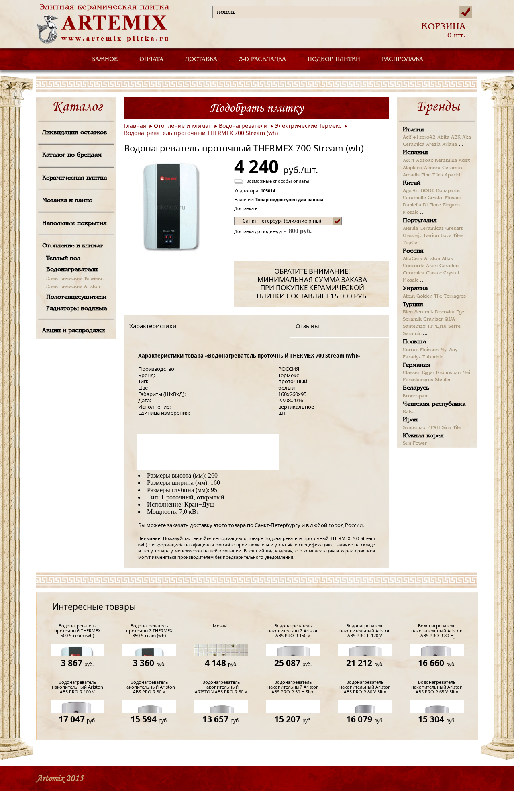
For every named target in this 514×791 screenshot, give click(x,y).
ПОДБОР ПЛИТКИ (334, 59)
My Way (448, 349)
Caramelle (414, 198)
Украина (415, 288)
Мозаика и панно (67, 200)
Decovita (445, 312)
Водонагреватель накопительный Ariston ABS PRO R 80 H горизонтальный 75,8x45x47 (437, 631)
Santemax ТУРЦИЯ (425, 326)
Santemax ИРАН (421, 427)
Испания (415, 152)
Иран (410, 420)
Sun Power (415, 443)
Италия (413, 130)
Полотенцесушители (76, 297)
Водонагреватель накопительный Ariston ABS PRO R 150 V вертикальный (293, 631)
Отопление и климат (72, 246)
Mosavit (221, 626)
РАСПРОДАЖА (402, 59)
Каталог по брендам (72, 155)
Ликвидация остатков (74, 132)
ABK (456, 137)
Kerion (431, 235)
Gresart (454, 228)
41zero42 (424, 137)
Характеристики (153, 326)
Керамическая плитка (74, 178)
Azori (432, 266)
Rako (408, 411)
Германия (416, 365)
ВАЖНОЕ (104, 59)
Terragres (455, 296)
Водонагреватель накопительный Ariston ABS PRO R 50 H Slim (293, 687)
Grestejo (412, 235)
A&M (408, 160)
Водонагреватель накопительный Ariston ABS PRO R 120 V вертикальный (365, 631)
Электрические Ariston (73, 286)
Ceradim (449, 266)
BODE (427, 190)
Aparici (452, 175)
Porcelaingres (418, 380)
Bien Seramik (418, 312)
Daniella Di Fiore (422, 205)
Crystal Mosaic (444, 198)
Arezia (433, 144)
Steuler (443, 380)
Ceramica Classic (422, 273)
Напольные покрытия (74, 223)
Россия (413, 251)
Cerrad (410, 349)
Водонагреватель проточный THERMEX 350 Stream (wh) (149, 630)
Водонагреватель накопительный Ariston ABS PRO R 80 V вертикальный (149, 688)
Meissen (429, 349)
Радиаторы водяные (76, 308)
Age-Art (411, 190)
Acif (407, 137)
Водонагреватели (72, 269)
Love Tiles (452, 235)
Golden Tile (429, 296)
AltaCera (412, 258)
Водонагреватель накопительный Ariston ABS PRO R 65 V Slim (437, 687)
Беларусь (416, 388)
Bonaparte (448, 190)
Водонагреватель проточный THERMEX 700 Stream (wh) (201, 133)
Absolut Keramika (436, 160)
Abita (443, 137)
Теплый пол (63, 258)
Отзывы (307, 326)
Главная (135, 126)
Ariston (432, 258)
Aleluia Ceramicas (423, 228)
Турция (413, 304)
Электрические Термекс (74, 278)
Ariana (449, 144)
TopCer (411, 243)
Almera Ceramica (444, 168)
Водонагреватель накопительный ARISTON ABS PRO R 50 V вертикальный (221, 688)
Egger (428, 372)
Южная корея (423, 436)
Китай (411, 183)
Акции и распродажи (73, 330)
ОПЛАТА (151, 59)
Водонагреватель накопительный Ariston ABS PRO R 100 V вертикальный (77, 688)
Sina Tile (451, 427)
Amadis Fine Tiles (423, 175)
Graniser (433, 319)
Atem (409, 296)
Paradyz (412, 357)
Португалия (420, 220)
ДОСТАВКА (201, 59)
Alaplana (412, 168)
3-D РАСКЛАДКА (262, 59)
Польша (414, 342)
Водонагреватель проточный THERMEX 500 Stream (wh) (77, 630)
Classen (411, 372)
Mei (466, 372)
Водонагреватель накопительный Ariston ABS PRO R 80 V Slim (365, 687)
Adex (464, 160)
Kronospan (448, 372)
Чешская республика (434, 404)
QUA (450, 319)
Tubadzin (432, 357)
